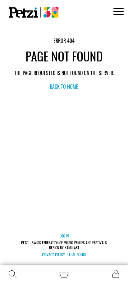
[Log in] (115, 273)
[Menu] (117, 12)
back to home (64, 86)
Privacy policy (53, 254)
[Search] (12, 274)
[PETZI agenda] (32, 12)
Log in (64, 235)
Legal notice (76, 254)
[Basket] (64, 275)
